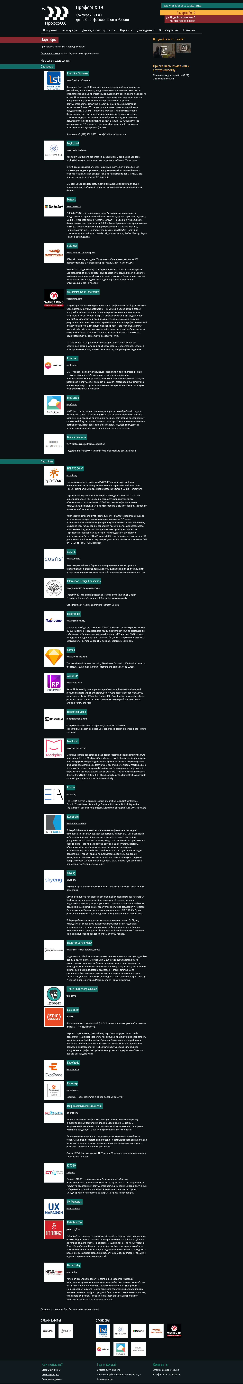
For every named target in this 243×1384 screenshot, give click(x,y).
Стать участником (51, 1370)
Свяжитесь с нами (50, 53)
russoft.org (72, 475)
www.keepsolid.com (76, 823)
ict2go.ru (71, 1172)
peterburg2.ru (73, 1229)
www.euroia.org (138, 807)
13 (188, 5)
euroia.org (71, 794)
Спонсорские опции (163, 78)
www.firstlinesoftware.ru (78, 80)
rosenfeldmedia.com (77, 718)
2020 (166, 5)
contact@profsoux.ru (169, 1370)
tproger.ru (71, 996)
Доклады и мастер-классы (98, 30)
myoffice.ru (72, 404)
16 (179, 5)
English (199, 5)
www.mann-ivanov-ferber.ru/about (83, 949)
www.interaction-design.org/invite (83, 588)
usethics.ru (72, 365)
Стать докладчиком (52, 1379)
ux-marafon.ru (73, 1208)
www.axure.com (74, 682)
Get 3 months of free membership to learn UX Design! (93, 605)
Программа (50, 30)
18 (173, 5)
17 (176, 5)
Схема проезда (105, 1379)
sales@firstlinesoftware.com (111, 134)
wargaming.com (74, 298)
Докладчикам (145, 30)
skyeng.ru (71, 880)
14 (185, 5)
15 (182, 5)
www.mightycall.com (76, 150)
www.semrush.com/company (81, 252)
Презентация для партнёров (168, 75)
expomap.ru (72, 1090)
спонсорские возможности (121, 450)
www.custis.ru (73, 558)
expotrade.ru (73, 1069)
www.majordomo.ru (76, 620)
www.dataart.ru (74, 206)
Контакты (189, 30)
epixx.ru (70, 1016)
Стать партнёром (50, 1374)
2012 (192, 5)
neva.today (72, 1272)
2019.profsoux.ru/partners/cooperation (86, 444)
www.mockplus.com (76, 748)
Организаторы (51, 1320)
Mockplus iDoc (138, 765)
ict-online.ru (72, 1112)
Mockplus (107, 758)
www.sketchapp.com (77, 656)
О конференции (168, 30)
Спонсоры (103, 1320)
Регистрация (69, 30)
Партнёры (126, 30)
